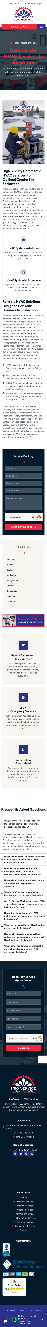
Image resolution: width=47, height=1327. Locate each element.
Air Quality (11, 575)
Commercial (12, 591)
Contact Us (12, 601)
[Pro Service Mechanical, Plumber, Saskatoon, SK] (6, 1250)
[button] (41, 26)
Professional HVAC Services (23, 1099)
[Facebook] (15, 1153)
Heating (10, 564)
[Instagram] (32, 1153)
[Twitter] (21, 1153)
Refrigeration (12, 580)
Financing (11, 596)
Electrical (11, 585)
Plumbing (11, 559)
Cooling (10, 570)
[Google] (26, 1153)
